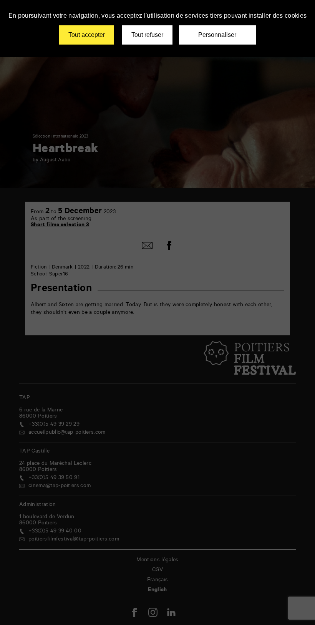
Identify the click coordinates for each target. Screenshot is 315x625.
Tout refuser (147, 34)
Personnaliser (217, 34)
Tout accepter (86, 34)
